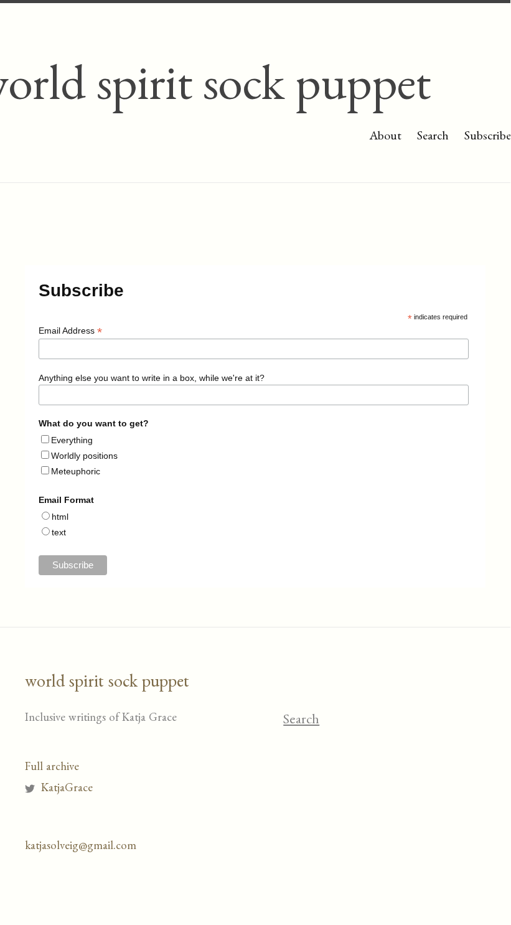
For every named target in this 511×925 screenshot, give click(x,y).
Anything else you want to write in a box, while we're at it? (152, 378)
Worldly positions (84, 456)
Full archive (52, 768)
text (59, 532)
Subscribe (487, 137)
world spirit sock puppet (107, 684)
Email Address (70, 331)
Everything (72, 440)
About (385, 137)
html (60, 517)
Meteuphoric (75, 471)
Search (433, 137)
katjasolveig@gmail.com (80, 847)
